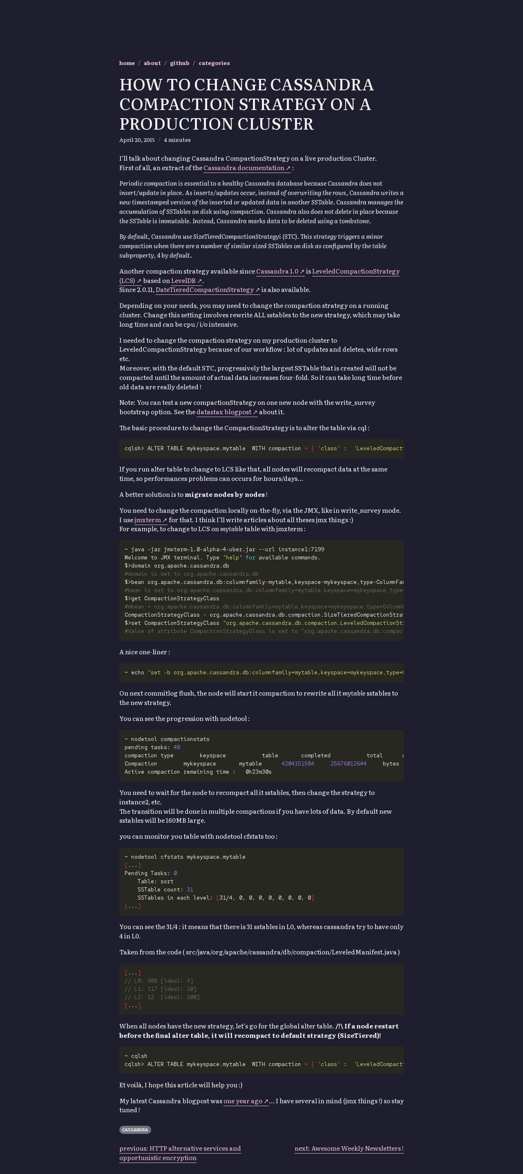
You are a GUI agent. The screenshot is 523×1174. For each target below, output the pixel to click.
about (152, 62)
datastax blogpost (224, 411)
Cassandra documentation (243, 167)
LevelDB (183, 280)
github (180, 62)
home (127, 62)
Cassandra (135, 1130)
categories (214, 62)
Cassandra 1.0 (277, 271)
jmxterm (147, 519)
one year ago (243, 1100)
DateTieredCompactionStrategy (205, 289)
